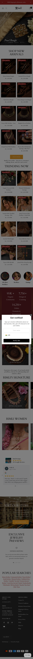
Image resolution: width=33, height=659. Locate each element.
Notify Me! (16, 340)
